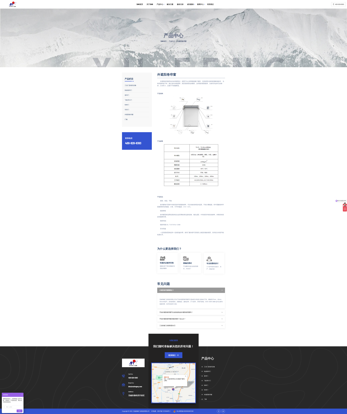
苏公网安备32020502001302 (185, 411)
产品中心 (160, 4)
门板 (126, 119)
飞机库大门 (128, 100)
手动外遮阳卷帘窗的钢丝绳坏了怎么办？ (172, 319)
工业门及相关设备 (130, 85)
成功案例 (190, 4)
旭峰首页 (139, 4)
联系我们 (210, 4)
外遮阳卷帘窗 (182, 41)
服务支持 (180, 4)
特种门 (127, 105)
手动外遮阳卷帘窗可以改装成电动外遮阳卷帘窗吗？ (176, 312)
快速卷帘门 (128, 90)
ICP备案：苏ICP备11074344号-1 (160, 411)
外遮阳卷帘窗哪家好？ (166, 290)
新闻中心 (200, 4)
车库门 (127, 109)
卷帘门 (127, 95)
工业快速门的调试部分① (167, 326)
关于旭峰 (150, 4)
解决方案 (170, 4)
